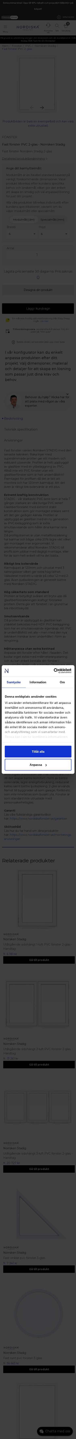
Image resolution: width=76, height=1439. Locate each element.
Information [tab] (38, 682)
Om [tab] (62, 682)
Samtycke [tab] (14, 682)
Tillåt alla (38, 751)
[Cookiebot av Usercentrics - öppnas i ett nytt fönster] (54, 671)
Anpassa (36, 764)
